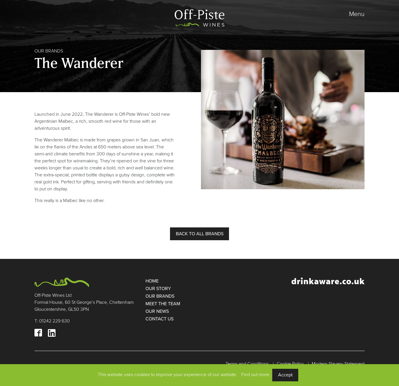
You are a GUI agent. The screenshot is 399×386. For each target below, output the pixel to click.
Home (152, 281)
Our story (158, 289)
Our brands (159, 296)
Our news (157, 311)
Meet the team (162, 304)
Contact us (159, 319)
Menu (357, 14)
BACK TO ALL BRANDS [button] (199, 234)
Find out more (255, 375)
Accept (285, 375)
